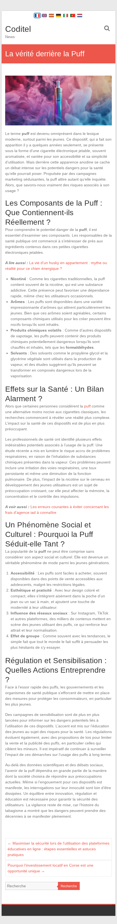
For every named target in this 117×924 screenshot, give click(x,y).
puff (87, 406)
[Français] (37, 15)
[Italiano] (65, 15)
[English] (44, 15)
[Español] (51, 15)
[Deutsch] (58, 15)
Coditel (18, 28)
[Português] (72, 15)
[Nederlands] (79, 15)
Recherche (69, 886)
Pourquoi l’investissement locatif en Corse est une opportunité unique (50, 868)
